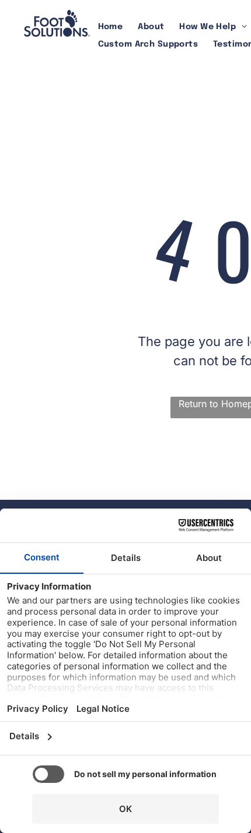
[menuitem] (110, 27)
